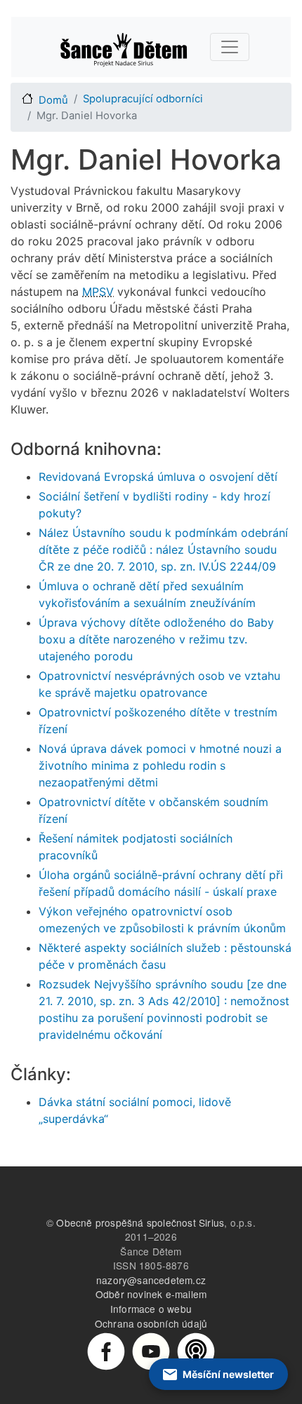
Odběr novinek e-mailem (151, 1294)
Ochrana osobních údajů (151, 1323)
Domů (53, 100)
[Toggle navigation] (229, 47)
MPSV (98, 292)
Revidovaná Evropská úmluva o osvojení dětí (158, 477)
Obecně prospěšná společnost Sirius (140, 1222)
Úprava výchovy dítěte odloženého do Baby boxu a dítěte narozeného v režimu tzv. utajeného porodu (156, 639)
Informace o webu (151, 1309)
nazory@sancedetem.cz (151, 1280)
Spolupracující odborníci (143, 99)
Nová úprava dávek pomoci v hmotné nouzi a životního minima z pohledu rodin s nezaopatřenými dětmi (160, 765)
